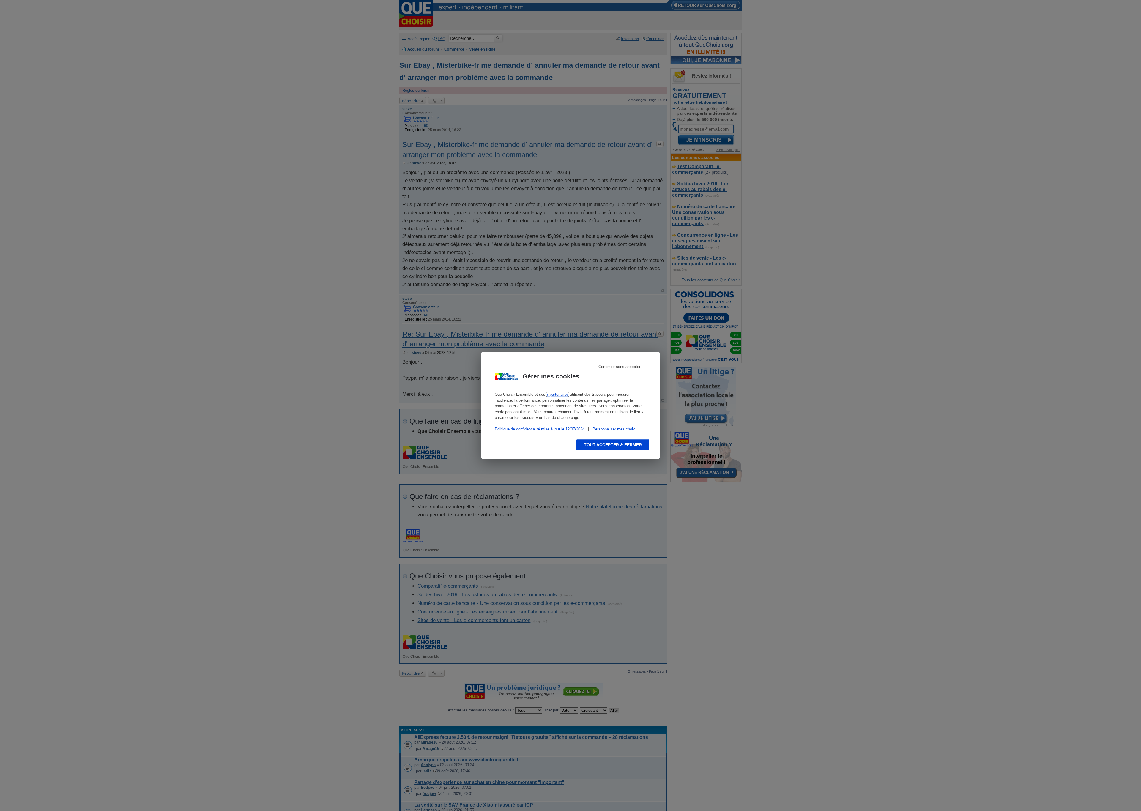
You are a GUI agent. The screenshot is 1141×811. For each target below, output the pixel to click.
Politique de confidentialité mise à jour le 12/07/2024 (539, 429)
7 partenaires (557, 394)
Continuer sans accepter (619, 367)
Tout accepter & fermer (613, 444)
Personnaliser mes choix (613, 429)
